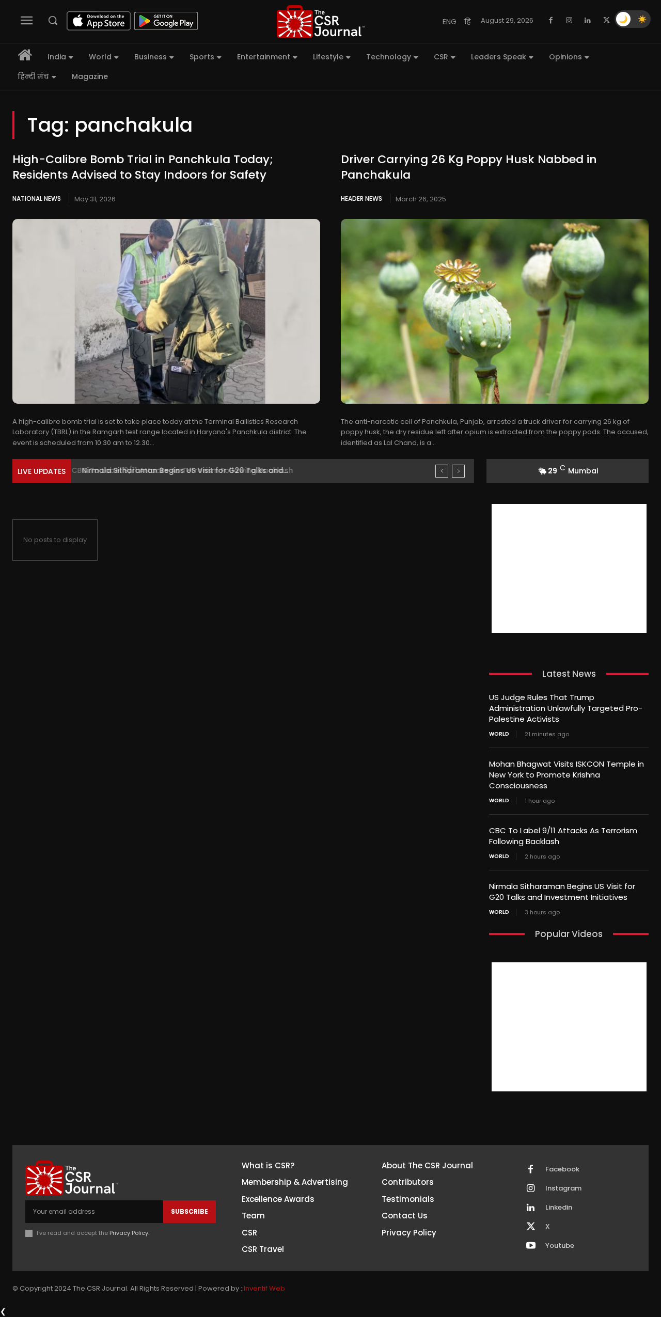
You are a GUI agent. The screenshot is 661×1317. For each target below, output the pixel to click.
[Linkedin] (587, 20)
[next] (458, 471)
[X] (606, 20)
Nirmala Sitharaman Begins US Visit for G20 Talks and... (181, 470)
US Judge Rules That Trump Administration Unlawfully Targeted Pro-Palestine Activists (565, 708)
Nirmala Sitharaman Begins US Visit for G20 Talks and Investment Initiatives (562, 891)
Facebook (562, 1169)
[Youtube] (531, 1246)
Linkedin (558, 1207)
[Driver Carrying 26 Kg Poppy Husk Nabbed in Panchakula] (495, 311)
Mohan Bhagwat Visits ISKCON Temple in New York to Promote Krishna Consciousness (566, 774)
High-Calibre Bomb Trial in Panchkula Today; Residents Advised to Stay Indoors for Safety (142, 167)
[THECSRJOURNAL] (321, 21)
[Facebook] (550, 20)
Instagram (563, 1188)
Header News (361, 198)
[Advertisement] (569, 568)
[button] (52, 20)
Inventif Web (264, 1288)
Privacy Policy (128, 1233)
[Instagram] (569, 20)
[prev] (441, 471)
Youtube (559, 1245)
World (499, 734)
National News (36, 198)
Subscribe (189, 1211)
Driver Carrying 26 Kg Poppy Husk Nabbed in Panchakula (469, 167)
